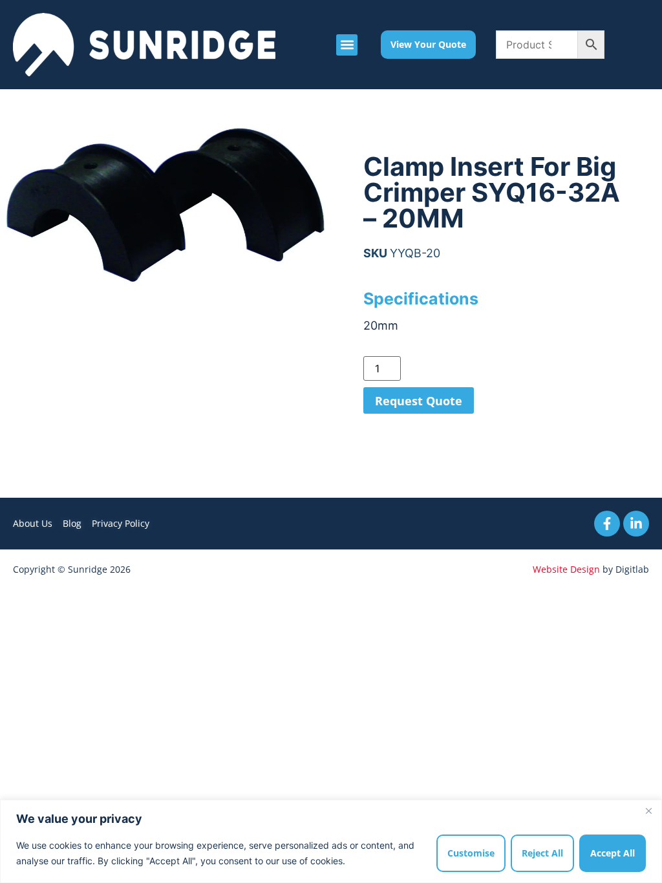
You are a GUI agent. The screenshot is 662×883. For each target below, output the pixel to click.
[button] (347, 45)
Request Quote (418, 401)
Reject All (542, 853)
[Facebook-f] (607, 524)
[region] (331, 841)
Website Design (566, 569)
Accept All (612, 853)
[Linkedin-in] (636, 524)
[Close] (648, 810)
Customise (471, 853)
